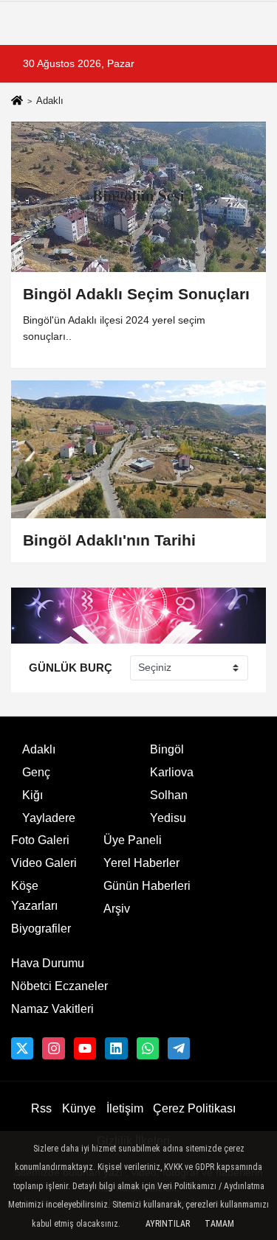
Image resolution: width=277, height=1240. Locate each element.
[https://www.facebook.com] (85, 1048)
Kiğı (32, 795)
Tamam (219, 1224)
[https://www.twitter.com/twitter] (22, 1048)
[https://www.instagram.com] (53, 1048)
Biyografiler (41, 928)
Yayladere (48, 818)
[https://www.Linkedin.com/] (116, 1048)
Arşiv (116, 908)
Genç (36, 772)
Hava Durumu (47, 963)
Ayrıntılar (168, 1224)
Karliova (172, 772)
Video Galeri (44, 863)
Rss (41, 1108)
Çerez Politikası (194, 1108)
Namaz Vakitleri (52, 1009)
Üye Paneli (132, 840)
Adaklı (38, 749)
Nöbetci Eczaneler (59, 986)
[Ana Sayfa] (17, 102)
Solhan (169, 795)
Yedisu (168, 818)
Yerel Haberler (141, 863)
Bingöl (167, 749)
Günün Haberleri (147, 886)
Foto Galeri (40, 840)
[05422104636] (148, 1048)
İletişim (124, 1108)
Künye (79, 1108)
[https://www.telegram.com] (179, 1048)
